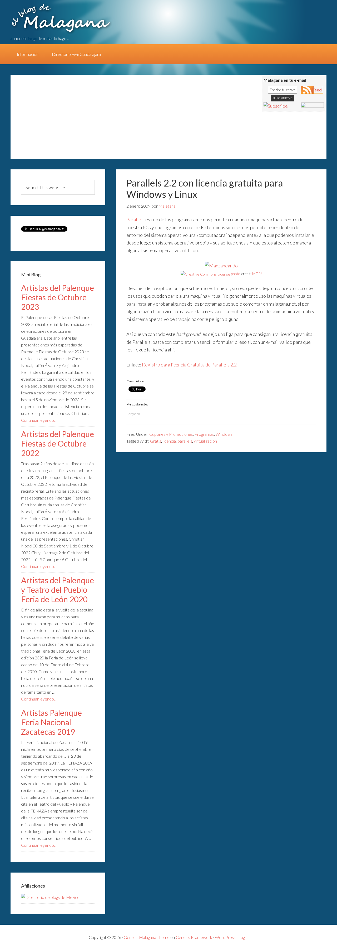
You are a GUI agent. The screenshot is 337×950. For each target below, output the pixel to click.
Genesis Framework (194, 937)
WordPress (225, 937)
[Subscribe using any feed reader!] (276, 106)
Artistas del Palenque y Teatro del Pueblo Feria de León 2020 (57, 589)
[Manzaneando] (221, 265)
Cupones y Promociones (171, 434)
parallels (184, 440)
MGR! (257, 273)
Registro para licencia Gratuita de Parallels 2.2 (189, 365)
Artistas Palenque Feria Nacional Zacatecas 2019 (51, 722)
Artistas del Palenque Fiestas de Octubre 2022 (57, 443)
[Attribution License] (205, 273)
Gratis (155, 440)
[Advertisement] (113, 119)
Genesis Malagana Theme (147, 937)
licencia (169, 440)
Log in (243, 937)
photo (235, 273)
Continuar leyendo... (38, 420)
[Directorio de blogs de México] (50, 897)
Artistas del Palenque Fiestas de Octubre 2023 (57, 297)
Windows (224, 434)
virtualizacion (205, 440)
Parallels (135, 219)
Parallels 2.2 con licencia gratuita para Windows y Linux (204, 188)
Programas (204, 434)
